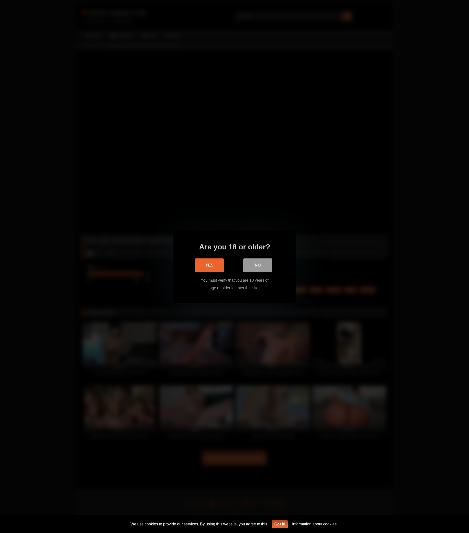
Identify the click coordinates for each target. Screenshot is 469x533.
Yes (209, 265)
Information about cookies (314, 524)
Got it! (279, 524)
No (258, 265)
